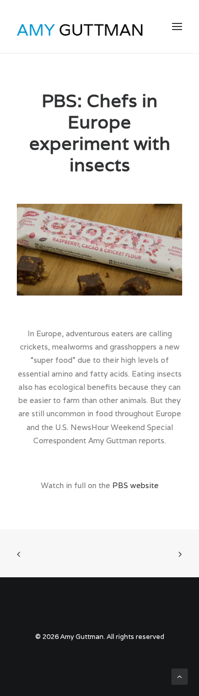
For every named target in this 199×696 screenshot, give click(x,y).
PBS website (135, 485)
